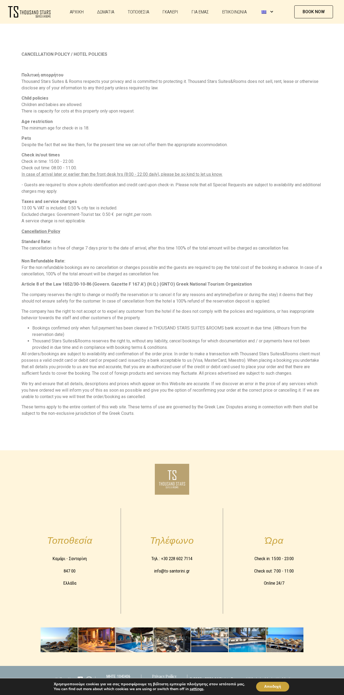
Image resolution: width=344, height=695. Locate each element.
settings (196, 689)
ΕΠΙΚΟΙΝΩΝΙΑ (234, 12)
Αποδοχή (272, 686)
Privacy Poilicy (164, 676)
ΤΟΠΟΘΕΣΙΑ (138, 12)
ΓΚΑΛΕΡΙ (170, 12)
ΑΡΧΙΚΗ (77, 12)
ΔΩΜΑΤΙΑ (105, 12)
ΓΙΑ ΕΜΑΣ (200, 12)
